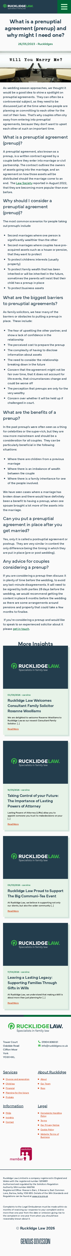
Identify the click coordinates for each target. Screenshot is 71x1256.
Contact (10, 1121)
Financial (10, 1088)
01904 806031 (50, 1042)
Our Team (46, 1083)
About (44, 1079)
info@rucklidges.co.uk (55, 1045)
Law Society (24, 183)
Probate (10, 1097)
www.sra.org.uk (40, 1196)
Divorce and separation (17, 1079)
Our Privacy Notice (50, 1124)
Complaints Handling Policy (51, 1114)
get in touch (21, 628)
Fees (43, 1088)
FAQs (8, 1112)
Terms (44, 1120)
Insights (10, 1117)
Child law (10, 1083)
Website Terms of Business (50, 1135)
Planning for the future (17, 1092)
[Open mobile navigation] (64, 7)
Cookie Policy (47, 1129)
